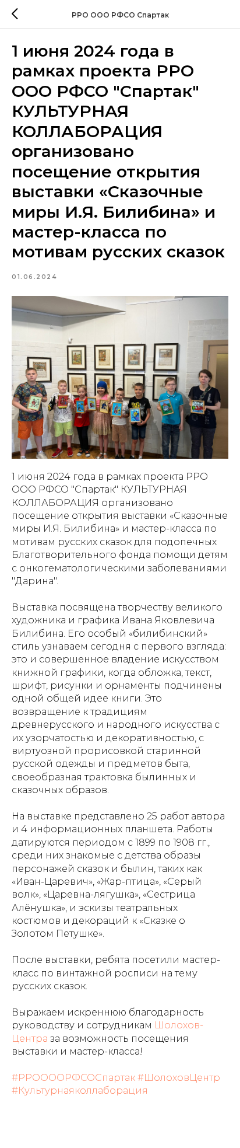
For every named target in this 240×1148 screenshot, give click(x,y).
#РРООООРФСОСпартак (73, 1077)
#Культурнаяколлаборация (80, 1090)
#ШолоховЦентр (178, 1077)
